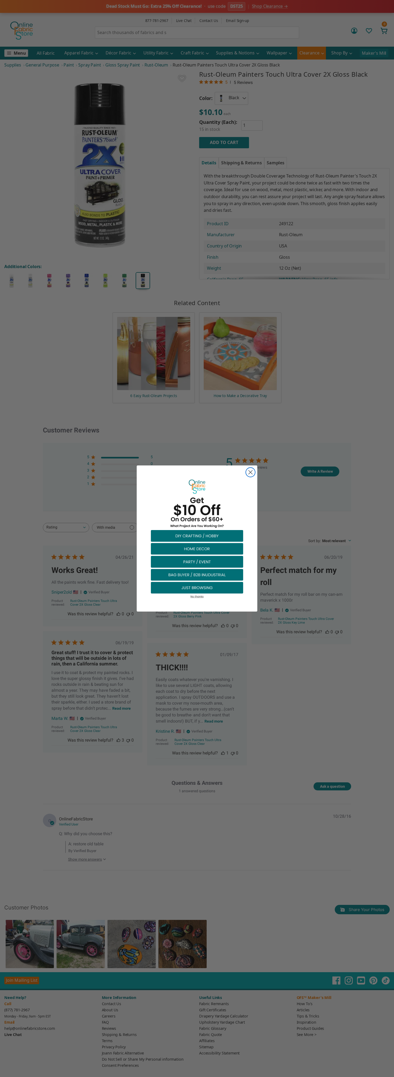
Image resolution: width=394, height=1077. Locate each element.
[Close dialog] (250, 472)
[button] (197, 535)
